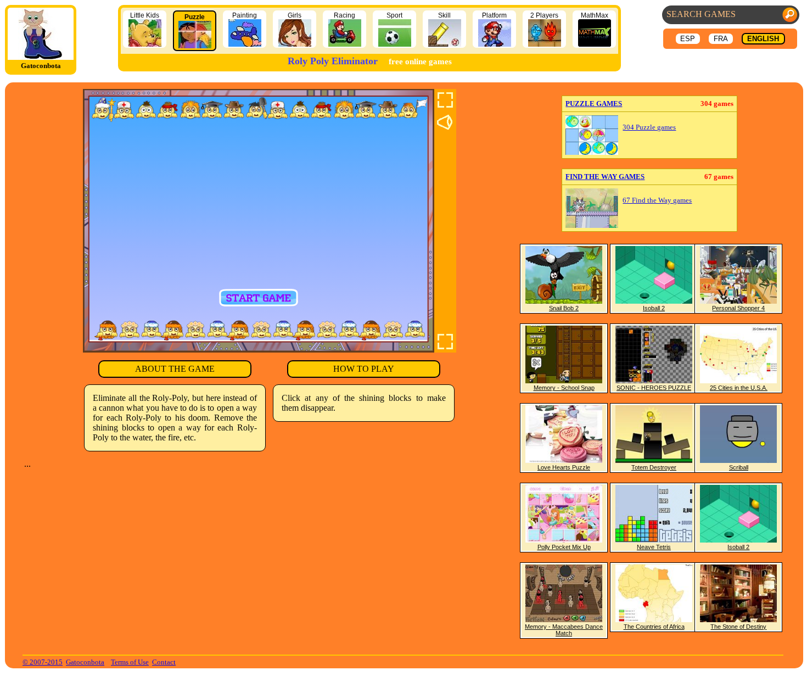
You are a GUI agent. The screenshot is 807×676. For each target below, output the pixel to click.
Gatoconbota (85, 662)
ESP (687, 39)
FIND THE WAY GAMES (605, 176)
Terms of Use (130, 662)
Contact (164, 662)
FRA (721, 39)
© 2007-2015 (43, 662)
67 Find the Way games (657, 200)
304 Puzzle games (649, 127)
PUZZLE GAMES (593, 103)
